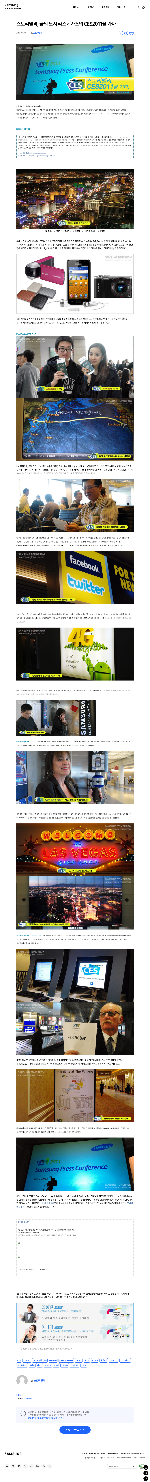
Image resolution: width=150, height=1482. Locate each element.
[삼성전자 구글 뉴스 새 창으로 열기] (49, 1466)
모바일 (32, 1365)
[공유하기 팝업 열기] (145, 1473)
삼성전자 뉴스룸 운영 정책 (97, 1454)
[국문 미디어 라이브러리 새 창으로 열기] (37, 1466)
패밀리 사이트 (113, 1466)
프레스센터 (121, 7)
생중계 (56, 1365)
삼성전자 (48, 1365)
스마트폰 (65, 1365)
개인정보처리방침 (113, 1454)
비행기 (39, 1365)
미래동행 (105, 7)
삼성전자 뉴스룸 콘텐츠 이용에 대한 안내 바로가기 (46, 1418)
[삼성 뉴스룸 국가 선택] (143, 7)
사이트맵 (84, 1454)
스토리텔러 (37, 33)
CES (19, 1360)
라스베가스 (114, 1360)
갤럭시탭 (104, 1360)
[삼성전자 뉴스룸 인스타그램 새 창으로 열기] (13, 1466)
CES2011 (26, 1360)
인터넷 (83, 1365)
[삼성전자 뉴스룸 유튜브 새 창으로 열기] (7, 1466)
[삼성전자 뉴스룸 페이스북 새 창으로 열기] (19, 1466)
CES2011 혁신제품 (40, 1360)
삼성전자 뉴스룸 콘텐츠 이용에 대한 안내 (133, 1454)
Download (121, 33)
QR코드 (78, 1360)
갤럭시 (86, 1360)
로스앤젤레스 (22, 1365)
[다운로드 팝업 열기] (145, 1467)
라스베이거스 (125, 1360)
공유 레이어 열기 (126, 33)
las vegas (53, 1360)
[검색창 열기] (138, 7)
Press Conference (66, 1360)
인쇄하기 (131, 33)
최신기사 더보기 (74, 1429)
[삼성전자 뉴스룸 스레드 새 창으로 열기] (31, 1466)
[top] (145, 1478)
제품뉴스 (91, 7)
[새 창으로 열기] (141, 1466)
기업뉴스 (76, 7)
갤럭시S (95, 1360)
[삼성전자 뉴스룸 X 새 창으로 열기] (25, 1466)
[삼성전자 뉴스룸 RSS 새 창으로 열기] (43, 1466)
